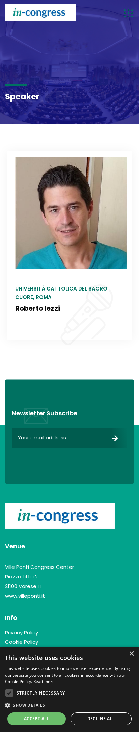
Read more (44, 681)
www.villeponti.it (25, 595)
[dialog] (69, 689)
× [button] (131, 653)
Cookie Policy (21, 642)
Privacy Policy (21, 632)
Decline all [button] (101, 719)
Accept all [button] (36, 719)
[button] (69, 705)
